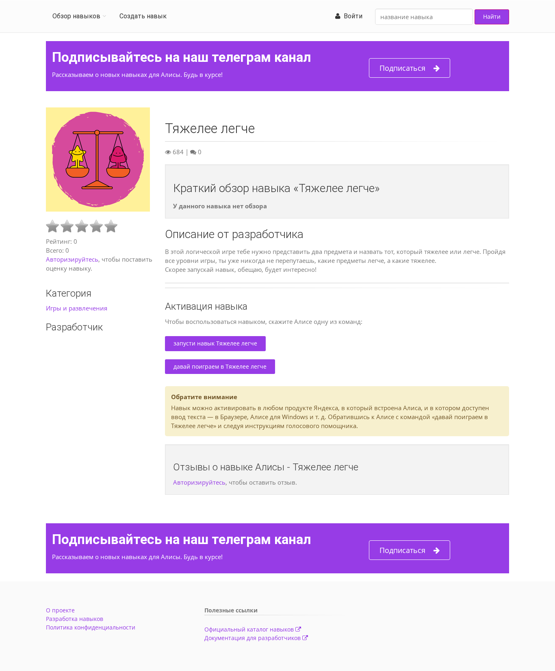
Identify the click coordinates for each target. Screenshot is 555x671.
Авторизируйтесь (72, 259)
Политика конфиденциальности (90, 627)
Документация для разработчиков (253, 638)
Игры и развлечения (76, 308)
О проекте (60, 610)
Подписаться (402, 68)
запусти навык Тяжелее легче (215, 343)
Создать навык (143, 16)
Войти (351, 16)
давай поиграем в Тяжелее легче (220, 366)
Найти (492, 16)
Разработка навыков (74, 619)
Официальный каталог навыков (249, 629)
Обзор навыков (76, 16)
